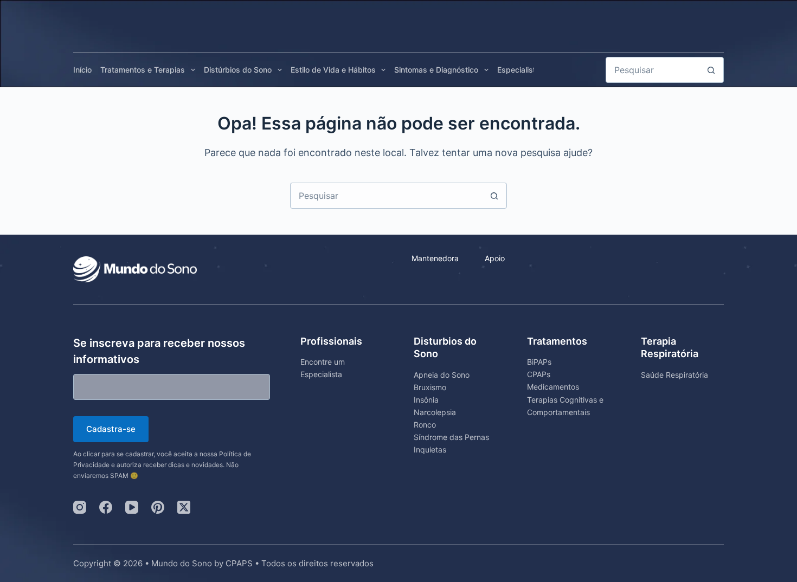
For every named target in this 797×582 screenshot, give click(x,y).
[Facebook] (105, 507)
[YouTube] (131, 507)
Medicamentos (553, 386)
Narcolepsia (435, 412)
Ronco (425, 424)
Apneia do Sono (442, 374)
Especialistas (520, 69)
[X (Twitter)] (183, 507)
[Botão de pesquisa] (710, 69)
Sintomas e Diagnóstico (436, 69)
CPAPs (538, 374)
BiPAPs (539, 361)
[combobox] (386, 196)
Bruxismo (430, 387)
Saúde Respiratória (674, 374)
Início (82, 69)
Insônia (426, 399)
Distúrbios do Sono (238, 69)
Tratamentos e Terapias (142, 69)
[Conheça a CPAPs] (694, 23)
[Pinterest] (157, 507)
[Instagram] (79, 507)
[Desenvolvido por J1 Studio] (620, 568)
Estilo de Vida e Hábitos (333, 69)
